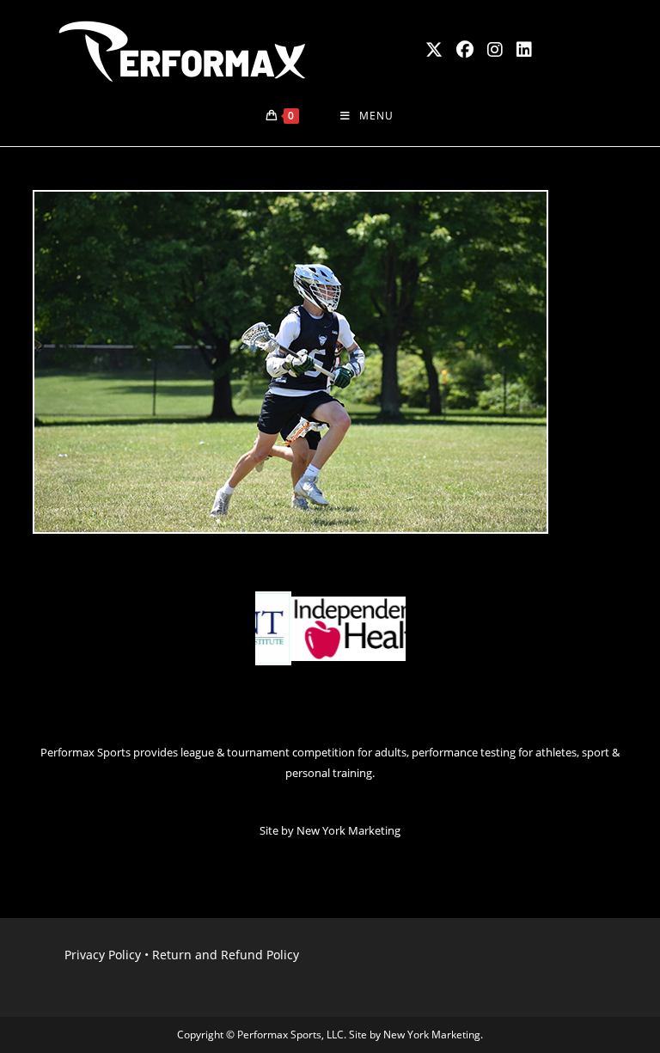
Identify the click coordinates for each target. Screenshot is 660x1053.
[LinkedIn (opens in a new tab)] (524, 49)
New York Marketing (348, 830)
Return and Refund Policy (225, 954)
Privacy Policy (102, 954)
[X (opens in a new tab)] (434, 49)
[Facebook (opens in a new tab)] (464, 49)
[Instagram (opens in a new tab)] (495, 49)
